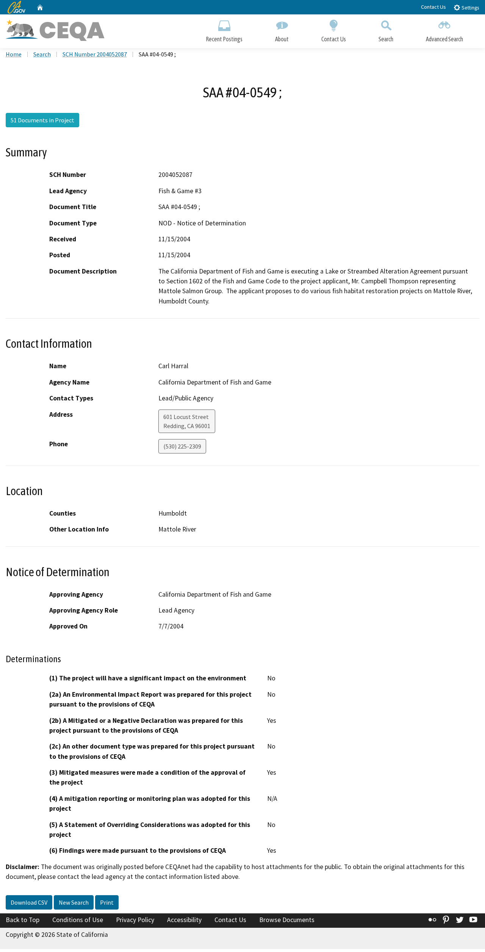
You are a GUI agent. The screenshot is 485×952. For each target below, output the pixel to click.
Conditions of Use (77, 920)
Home (14, 54)
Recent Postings (224, 39)
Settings (469, 8)
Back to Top (22, 920)
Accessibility (184, 920)
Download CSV (29, 902)
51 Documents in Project (42, 120)
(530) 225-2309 (182, 446)
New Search (74, 902)
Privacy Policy (135, 920)
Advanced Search (444, 39)
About (282, 39)
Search (386, 39)
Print (107, 902)
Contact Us (433, 6)
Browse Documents (286, 920)
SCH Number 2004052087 (95, 54)
